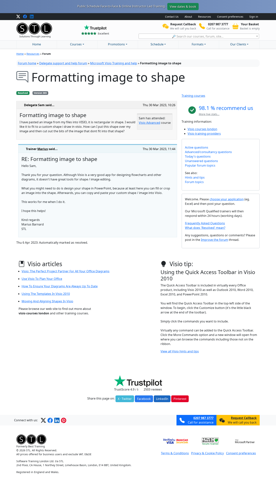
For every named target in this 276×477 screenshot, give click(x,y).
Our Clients (238, 44)
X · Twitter (125, 399)
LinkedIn (162, 399)
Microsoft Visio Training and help (113, 63)
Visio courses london (202, 129)
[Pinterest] (63, 420)
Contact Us (172, 16)
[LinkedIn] (32, 17)
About (188, 16)
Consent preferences (230, 16)
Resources (204, 16)
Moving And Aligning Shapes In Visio (47, 301)
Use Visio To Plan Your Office (42, 279)
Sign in (253, 16)
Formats (198, 44)
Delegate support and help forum (63, 63)
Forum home (27, 63)
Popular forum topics (200, 165)
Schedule (157, 44)
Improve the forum (214, 240)
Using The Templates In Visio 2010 (46, 294)
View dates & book (183, 7)
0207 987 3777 (203, 418)
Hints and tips (195, 177)
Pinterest (179, 399)
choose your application (227, 199)
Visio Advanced (149, 123)
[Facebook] (25, 17)
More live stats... (209, 114)
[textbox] (199, 36)
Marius (42, 149)
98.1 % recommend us (226, 107)
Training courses (193, 96)
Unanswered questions (201, 161)
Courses (76, 44)
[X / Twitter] (18, 17)
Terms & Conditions (175, 453)
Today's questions (198, 156)
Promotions (116, 44)
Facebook (144, 399)
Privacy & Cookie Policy (207, 453)
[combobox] (199, 36)
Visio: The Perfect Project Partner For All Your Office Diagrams (65, 271)
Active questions (196, 147)
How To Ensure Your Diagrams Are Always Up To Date (60, 286)
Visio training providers (204, 133)
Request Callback (244, 418)
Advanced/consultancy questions (208, 152)
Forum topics (194, 182)
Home (36, 44)
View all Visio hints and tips (180, 351)
